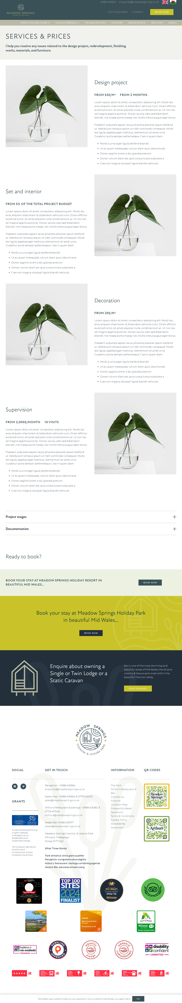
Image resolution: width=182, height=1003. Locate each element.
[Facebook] (15, 786)
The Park (116, 785)
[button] (49, 23)
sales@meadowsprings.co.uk (62, 800)
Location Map (119, 804)
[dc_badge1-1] (157, 949)
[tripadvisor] (153, 890)
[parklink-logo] (58, 950)
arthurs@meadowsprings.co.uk (63, 815)
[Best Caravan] (29, 891)
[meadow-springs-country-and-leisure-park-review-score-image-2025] (36, 921)
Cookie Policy (119, 820)
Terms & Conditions (122, 816)
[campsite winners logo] (111, 890)
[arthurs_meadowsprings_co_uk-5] (156, 829)
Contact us (117, 797)
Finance (116, 800)
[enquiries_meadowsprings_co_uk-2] (156, 800)
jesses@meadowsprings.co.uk (62, 826)
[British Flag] (165, 2)
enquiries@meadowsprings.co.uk (65, 789)
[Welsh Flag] (173, 2)
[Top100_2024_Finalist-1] (70, 890)
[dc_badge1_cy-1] (25, 949)
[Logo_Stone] (21, 10)
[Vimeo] (23, 786)
